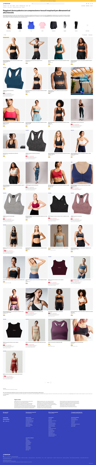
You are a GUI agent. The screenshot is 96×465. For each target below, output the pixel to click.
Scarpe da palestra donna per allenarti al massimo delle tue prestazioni (69, 402)
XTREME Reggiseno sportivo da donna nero (77, 122)
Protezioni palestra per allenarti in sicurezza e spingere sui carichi (23, 404)
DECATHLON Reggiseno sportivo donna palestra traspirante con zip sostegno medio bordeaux (13, 312)
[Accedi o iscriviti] (90, 4)
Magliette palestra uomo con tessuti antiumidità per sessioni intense (23, 401)
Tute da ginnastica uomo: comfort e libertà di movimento (67, 405)
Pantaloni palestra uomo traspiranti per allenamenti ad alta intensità (46, 403)
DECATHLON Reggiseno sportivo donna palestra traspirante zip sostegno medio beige (82, 312)
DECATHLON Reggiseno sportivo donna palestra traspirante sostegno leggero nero (36, 91)
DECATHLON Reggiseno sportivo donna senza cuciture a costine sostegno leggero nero (13, 61)
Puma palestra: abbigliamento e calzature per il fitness (44, 405)
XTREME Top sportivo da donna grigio (8, 216)
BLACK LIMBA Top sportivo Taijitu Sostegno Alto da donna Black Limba (14, 279)
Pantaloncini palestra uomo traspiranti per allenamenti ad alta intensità (69, 401)
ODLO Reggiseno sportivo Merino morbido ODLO (55, 311)
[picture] (14, 48)
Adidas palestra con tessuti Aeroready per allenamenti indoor (45, 402)
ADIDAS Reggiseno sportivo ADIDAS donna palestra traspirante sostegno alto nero (58, 91)
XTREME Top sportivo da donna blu (8, 90)
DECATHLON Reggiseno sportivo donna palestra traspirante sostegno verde (36, 280)
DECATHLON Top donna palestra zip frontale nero (10, 153)
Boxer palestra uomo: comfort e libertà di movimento (21, 402)
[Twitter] (5, 421)
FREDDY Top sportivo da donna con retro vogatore (55, 279)
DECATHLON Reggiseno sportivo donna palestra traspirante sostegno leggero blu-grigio (36, 123)
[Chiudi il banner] (92, 1)
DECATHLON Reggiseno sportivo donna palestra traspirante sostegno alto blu (58, 61)
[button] (36, 157)
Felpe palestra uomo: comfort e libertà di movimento (44, 406)
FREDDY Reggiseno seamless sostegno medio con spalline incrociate (58, 216)
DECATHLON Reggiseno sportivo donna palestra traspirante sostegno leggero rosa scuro (13, 123)
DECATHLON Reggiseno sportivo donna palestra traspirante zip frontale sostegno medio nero (59, 154)
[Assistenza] (88, 4)
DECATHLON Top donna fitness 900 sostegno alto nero (34, 60)
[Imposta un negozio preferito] (87, 4)
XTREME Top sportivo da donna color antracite (33, 153)
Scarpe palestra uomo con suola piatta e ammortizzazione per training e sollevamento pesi (26, 405)
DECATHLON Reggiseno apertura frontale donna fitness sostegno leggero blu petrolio (81, 185)
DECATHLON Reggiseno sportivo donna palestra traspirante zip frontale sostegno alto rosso (36, 216)
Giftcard (91, 5)
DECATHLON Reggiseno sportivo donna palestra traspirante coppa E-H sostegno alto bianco (14, 185)
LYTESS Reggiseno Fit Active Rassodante (77, 342)
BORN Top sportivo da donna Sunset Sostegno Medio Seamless (12, 374)
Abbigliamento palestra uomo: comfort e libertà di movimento (45, 401)
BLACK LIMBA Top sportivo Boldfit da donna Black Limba (34, 311)
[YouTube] (7, 421)
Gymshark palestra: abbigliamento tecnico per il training (67, 404)
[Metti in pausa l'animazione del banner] (91, 1)
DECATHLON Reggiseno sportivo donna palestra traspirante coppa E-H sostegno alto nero (81, 61)
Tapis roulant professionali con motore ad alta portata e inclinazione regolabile (24, 406)
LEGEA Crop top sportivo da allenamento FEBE (55, 342)
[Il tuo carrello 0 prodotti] (92, 4)
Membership (87, 5)
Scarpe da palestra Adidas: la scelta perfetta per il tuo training (68, 406)
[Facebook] (3, 421)
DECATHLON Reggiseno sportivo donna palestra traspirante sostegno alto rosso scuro (58, 185)
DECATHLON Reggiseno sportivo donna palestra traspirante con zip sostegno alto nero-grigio (81, 248)
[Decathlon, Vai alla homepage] (6, 3)
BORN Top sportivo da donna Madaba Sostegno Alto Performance (81, 279)
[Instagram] (8, 421)
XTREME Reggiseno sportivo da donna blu (32, 185)
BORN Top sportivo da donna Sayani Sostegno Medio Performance (36, 342)
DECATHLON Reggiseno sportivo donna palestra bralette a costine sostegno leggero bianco (81, 154)
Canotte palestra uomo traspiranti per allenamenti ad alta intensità (23, 403)
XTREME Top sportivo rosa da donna (76, 216)
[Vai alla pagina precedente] (45, 382)
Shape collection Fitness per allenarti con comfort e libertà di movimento (47, 404)
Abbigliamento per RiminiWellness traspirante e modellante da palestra (69, 403)
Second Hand (83, 5)
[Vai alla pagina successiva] (51, 382)
